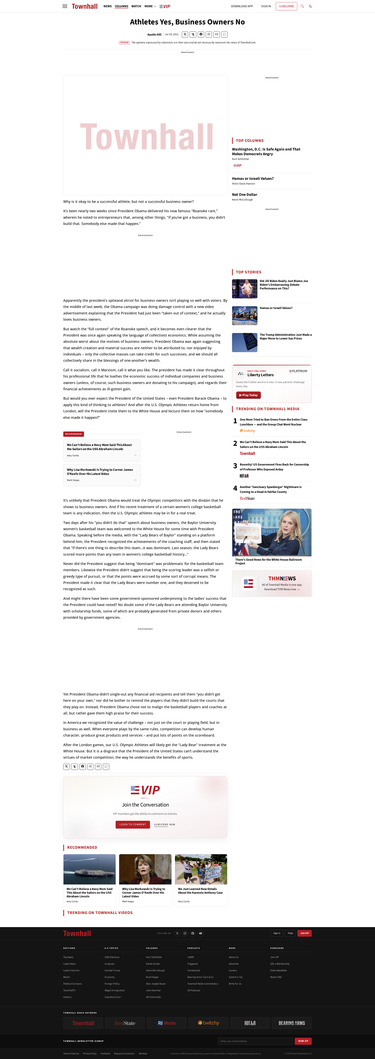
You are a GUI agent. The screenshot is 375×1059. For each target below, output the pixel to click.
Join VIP (304, 933)
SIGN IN (266, 6)
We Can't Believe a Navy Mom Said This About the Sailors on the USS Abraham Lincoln (89, 893)
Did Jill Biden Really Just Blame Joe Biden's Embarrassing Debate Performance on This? (284, 285)
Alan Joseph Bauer (156, 984)
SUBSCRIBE (286, 6)
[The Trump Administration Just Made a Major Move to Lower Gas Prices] (244, 342)
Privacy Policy (90, 1053)
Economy (110, 977)
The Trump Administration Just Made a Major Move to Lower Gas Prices (286, 337)
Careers (233, 970)
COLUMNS (121, 6)
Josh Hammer (153, 990)
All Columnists (153, 997)
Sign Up (303, 1041)
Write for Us (235, 984)
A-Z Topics (111, 948)
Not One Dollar (244, 194)
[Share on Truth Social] (193, 34)
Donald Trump (112, 970)
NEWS (108, 6)
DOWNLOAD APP (242, 6)
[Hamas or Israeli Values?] (244, 315)
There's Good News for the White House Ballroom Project (268, 561)
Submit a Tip (235, 977)
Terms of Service (71, 1053)
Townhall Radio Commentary (203, 984)
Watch (66, 977)
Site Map (143, 1053)
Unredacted (194, 970)
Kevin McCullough (155, 970)
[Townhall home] (77, 933)
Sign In (276, 933)
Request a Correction (124, 1053)
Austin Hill (154, 34)
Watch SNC (276, 977)
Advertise (233, 964)
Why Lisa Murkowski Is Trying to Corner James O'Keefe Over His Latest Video (143, 893)
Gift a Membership (279, 964)
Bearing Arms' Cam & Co (200, 977)
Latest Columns (71, 970)
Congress (109, 964)
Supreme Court (113, 997)
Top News (68, 957)
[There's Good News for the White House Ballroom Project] (272, 532)
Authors (67, 997)
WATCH (136, 6)
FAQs (290, 933)
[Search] (302, 6)
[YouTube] (200, 933)
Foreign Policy (112, 984)
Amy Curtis (72, 901)
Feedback (105, 1053)
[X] (177, 933)
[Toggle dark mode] (310, 6)
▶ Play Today (248, 395)
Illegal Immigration (115, 990)
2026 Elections (112, 957)
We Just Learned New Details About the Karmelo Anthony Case (200, 891)
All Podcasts (194, 990)
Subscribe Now (164, 824)
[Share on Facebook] (201, 34)
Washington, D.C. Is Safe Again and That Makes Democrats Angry (266, 152)
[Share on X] (185, 34)
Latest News (69, 964)
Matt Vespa (128, 901)
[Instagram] (185, 933)
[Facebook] (193, 933)
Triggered (193, 964)
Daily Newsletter (278, 970)
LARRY (191, 957)
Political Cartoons (72, 984)
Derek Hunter (153, 964)
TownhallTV (69, 990)
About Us (233, 957)
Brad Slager (152, 977)
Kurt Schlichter (154, 957)
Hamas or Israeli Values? (253, 178)
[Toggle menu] (65, 6)
